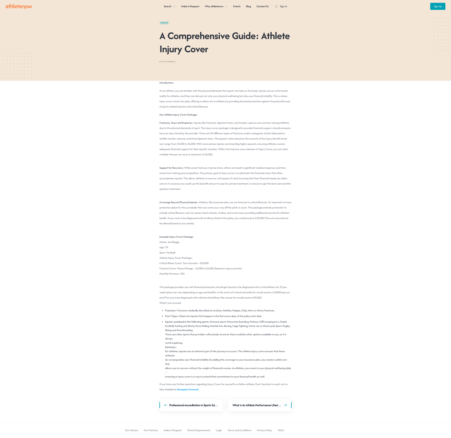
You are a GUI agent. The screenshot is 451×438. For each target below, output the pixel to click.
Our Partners (151, 430)
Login (219, 430)
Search (167, 6)
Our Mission (131, 430)
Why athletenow (214, 6)
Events (236, 6)
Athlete (164, 22)
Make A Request (190, 6)
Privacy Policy (264, 430)
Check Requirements (198, 430)
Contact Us (263, 6)
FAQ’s (281, 430)
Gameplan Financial (187, 389)
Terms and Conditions (239, 430)
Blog (248, 6)
